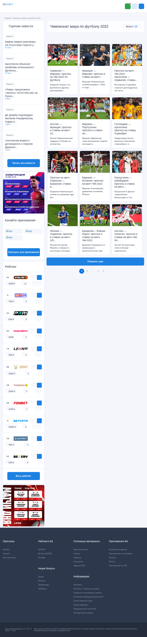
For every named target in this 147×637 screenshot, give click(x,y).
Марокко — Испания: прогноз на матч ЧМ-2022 (92, 180)
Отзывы (41, 557)
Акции (41, 576)
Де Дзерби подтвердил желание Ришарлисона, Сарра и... (19, 118)
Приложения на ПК (118, 565)
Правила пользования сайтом (88, 593)
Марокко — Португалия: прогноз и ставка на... (92, 129)
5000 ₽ (11, 319)
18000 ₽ (11, 391)
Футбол (6, 549)
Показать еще (95, 261)
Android (112, 557)
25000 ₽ (11, 374)
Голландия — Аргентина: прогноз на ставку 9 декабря (125, 129)
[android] (37, 283)
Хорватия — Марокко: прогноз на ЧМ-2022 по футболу (60, 75)
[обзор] (33, 277)
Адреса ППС (79, 565)
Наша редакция (81, 605)
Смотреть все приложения (23, 252)
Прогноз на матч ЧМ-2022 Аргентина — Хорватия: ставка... (125, 75)
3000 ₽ (11, 355)
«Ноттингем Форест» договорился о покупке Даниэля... (19, 144)
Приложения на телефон (121, 553)
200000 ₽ (12, 427)
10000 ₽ (11, 284)
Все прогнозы (9, 557)
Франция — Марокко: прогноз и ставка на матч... (93, 73)
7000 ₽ (11, 301)
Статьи (77, 553)
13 (25, 284)
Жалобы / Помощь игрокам (86, 589)
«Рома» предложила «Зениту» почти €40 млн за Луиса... (21, 93)
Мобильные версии (118, 549)
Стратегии (78, 561)
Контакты (78, 584)
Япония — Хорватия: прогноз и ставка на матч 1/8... (61, 236)
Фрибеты (42, 589)
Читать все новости (23, 163)
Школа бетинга (81, 549)
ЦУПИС (41, 549)
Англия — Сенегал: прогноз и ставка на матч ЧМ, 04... (126, 236)
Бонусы (41, 580)
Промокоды (43, 584)
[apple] (40, 283)
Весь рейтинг (23, 476)
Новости (9, 36)
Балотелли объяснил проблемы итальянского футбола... (19, 67)
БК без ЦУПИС (45, 553)
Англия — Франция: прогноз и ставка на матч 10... (60, 129)
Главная (7, 18)
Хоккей (6, 553)
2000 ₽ (11, 463)
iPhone (112, 561)
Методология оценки (83, 613)
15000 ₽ (11, 409)
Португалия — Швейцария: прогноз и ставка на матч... (124, 182)
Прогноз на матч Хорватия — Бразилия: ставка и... (60, 182)
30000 (10, 337)
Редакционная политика (85, 609)
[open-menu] (141, 6)
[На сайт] (39, 277)
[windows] (34, 283)
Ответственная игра (83, 601)
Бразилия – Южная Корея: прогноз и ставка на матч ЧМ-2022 (93, 236)
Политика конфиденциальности (88, 597)
